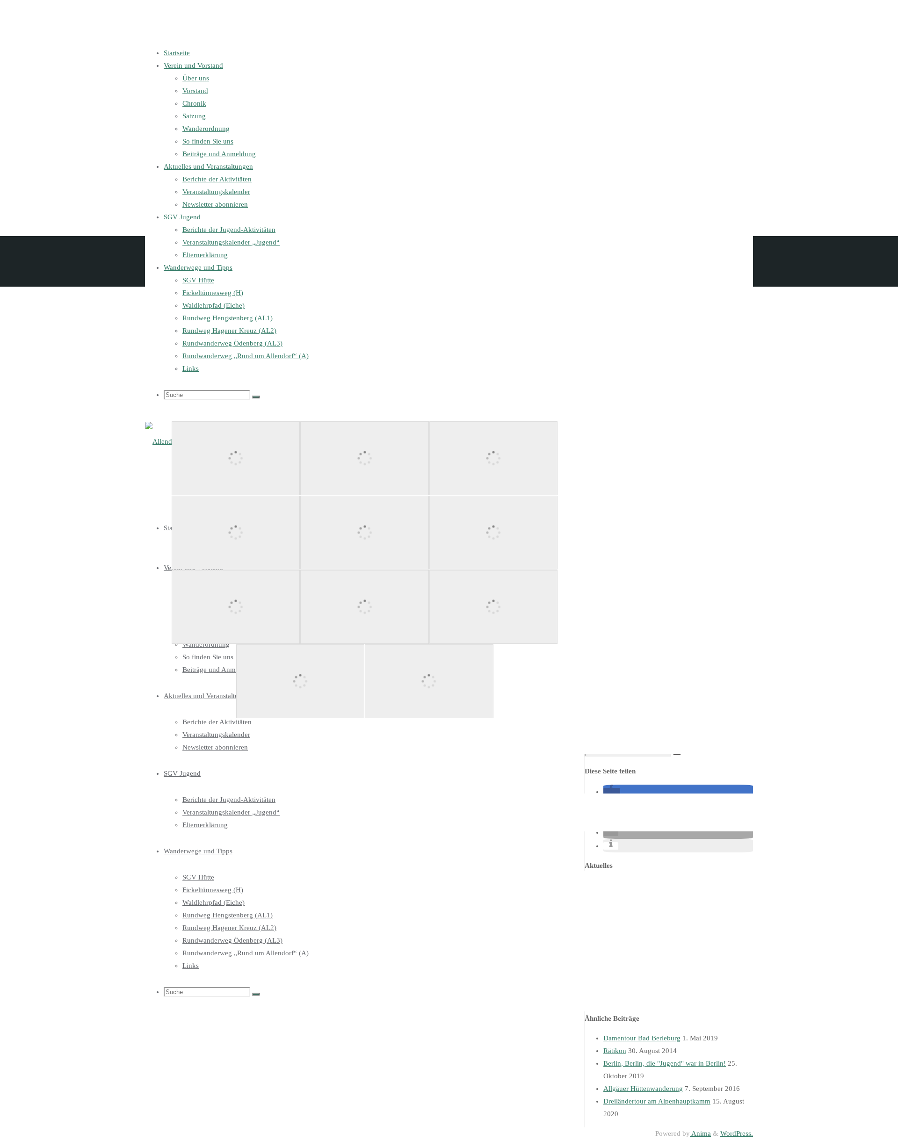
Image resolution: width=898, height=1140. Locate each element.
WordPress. (736, 1133)
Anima (700, 1133)
